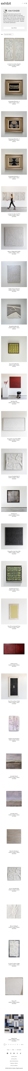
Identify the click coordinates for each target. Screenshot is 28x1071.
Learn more (14, 28)
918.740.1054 (14, 1056)
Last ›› (22, 1044)
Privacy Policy (14, 1058)
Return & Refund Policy (14, 1061)
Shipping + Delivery (14, 1063)
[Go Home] (6, 3)
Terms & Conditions (14, 1065)
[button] (22, 3)
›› (19, 1044)
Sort (2, 34)
